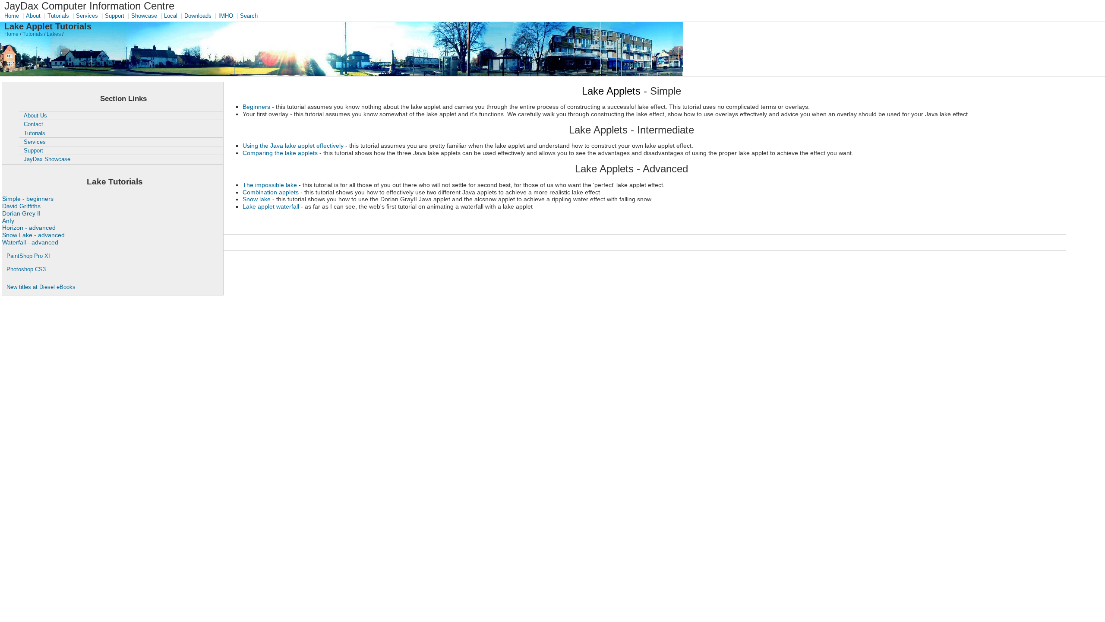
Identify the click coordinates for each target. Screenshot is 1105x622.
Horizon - (29, 227)
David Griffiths (21, 206)
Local (170, 16)
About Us (35, 115)
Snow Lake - (33, 235)
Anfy (8, 220)
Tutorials (58, 16)
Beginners (256, 106)
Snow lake (257, 199)
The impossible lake (270, 184)
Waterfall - (30, 242)
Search (249, 16)
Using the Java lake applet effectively (293, 145)
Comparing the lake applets (280, 152)
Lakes (54, 34)
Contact (33, 124)
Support (114, 16)
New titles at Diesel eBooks (41, 287)
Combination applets (271, 192)
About (33, 16)
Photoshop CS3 (26, 269)
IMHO (225, 16)
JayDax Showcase (47, 159)
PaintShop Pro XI (28, 256)
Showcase (144, 16)
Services (87, 16)
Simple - (28, 198)
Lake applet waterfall (271, 206)
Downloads (198, 16)
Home (11, 16)
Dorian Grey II (21, 213)
